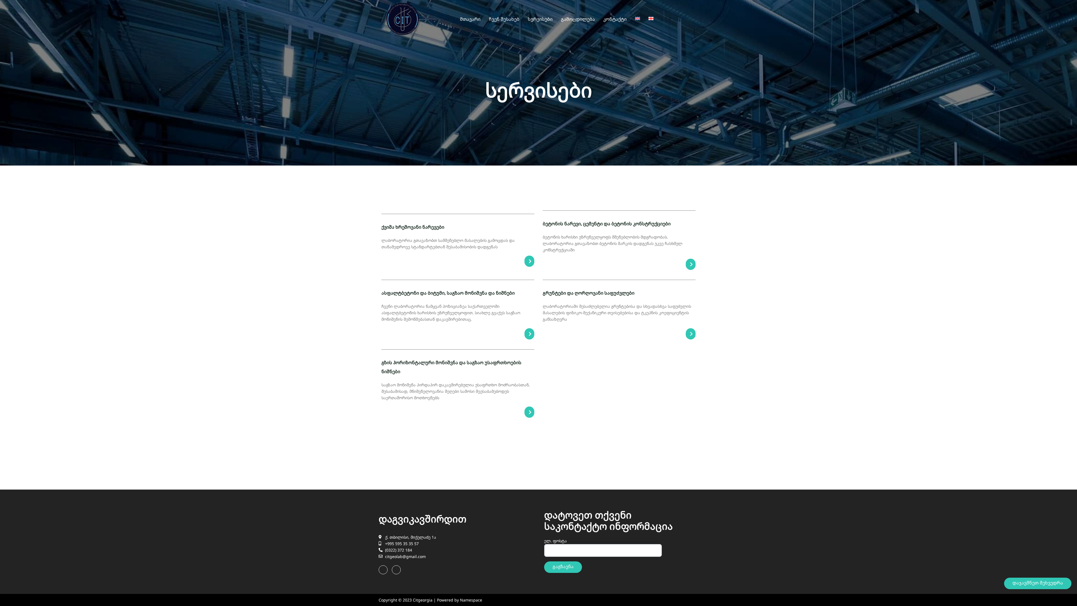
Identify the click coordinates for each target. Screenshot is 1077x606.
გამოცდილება (578, 19)
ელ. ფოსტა (555, 540)
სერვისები (540, 19)
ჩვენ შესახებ (504, 19)
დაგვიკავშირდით (422, 518)
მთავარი (470, 19)
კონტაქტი (615, 19)
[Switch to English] (637, 18)
